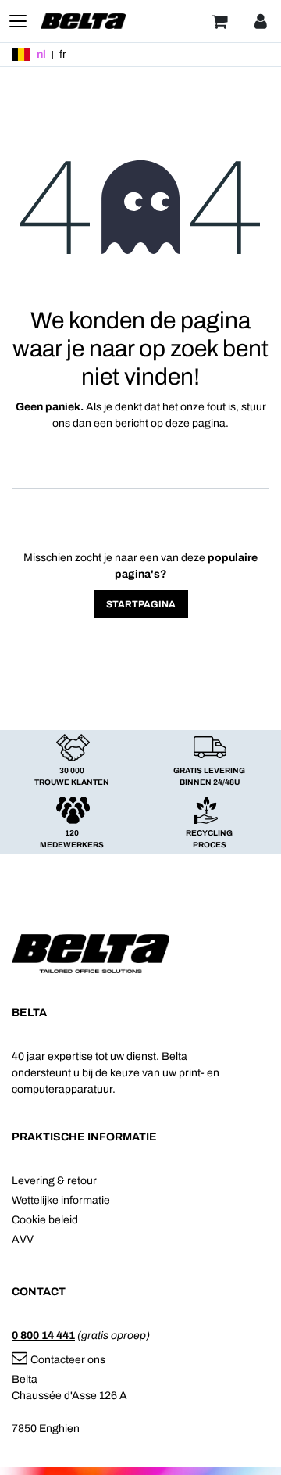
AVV (23, 1239)
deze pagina (195, 423)
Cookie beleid (45, 1220)
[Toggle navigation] (18, 21)
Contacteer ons (67, 1360)
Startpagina (141, 604)
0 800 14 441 (43, 1335)
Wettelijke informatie (61, 1200)
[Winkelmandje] (219, 21)
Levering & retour (54, 1181)
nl (41, 54)
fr (62, 54)
